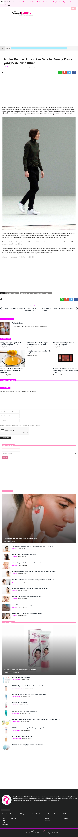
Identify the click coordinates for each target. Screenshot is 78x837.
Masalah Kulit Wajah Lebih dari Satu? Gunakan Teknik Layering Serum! (34, 571)
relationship (47, 2)
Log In (73, 8)
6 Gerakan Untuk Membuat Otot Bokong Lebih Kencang (57, 308)
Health (32, 2)
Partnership (46, 833)
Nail (4, 820)
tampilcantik (45, 831)
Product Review (48, 814)
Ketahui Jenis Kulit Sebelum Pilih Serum (24, 554)
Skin (4, 822)
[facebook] (74, 72)
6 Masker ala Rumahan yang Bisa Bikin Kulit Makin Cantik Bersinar (32, 546)
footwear (23, 293)
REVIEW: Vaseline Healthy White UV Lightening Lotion (28, 728)
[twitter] (69, 72)
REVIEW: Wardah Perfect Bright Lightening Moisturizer (29, 694)
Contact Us (55, 833)
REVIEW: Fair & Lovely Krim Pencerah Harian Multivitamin (20, 670)
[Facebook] (2, 5)
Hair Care (47, 816)
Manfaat (39, 2)
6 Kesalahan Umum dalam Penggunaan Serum (26, 605)
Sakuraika (15, 705)
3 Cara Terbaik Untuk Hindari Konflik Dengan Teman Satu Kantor (20, 308)
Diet (65, 816)
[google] (64, 72)
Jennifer (6, 541)
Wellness (70, 2)
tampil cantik (57, 2)
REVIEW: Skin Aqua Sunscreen (21, 677)
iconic (31, 293)
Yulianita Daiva (8, 67)
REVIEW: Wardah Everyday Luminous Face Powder (27, 744)
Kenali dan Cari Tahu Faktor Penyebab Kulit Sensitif (28, 613)
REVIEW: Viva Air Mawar (19, 702)
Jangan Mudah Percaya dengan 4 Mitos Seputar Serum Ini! (30, 588)
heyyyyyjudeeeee (17, 738)
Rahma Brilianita (17, 688)
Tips (64, 2)
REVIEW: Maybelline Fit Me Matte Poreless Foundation (29, 686)
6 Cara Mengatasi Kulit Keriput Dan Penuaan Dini (27, 563)
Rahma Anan (16, 721)
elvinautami (7, 672)
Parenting (38, 814)
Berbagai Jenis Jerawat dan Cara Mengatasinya (26, 596)
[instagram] (9, 5)
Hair (4, 818)
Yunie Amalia (16, 730)
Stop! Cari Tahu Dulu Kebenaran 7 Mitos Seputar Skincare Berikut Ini (33, 579)
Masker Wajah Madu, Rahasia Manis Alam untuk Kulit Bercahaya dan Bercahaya (11, 370)
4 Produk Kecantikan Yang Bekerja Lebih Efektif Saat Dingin (20, 539)
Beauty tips (5, 814)
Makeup (47, 818)
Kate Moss (39, 293)
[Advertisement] (39, 31)
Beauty (18, 2)
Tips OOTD (14, 816)
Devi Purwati (16, 679)
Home (3, 54)
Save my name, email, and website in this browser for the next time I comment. (20, 425)
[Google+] (5, 5)
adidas (8, 293)
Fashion (25, 2)
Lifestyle (22, 814)
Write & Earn (37, 833)
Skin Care (47, 820)
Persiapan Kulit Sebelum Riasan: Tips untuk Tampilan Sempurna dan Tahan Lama (65, 370)
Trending (32, 67)
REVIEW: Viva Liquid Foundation (22, 736)
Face (4, 816)
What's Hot (5, 824)
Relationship (57, 814)
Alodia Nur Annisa (17, 747)
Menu (8, 48)
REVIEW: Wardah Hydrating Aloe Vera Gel (24, 711)
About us (28, 833)
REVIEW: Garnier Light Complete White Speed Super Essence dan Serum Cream (36, 719)
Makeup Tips (30, 814)
